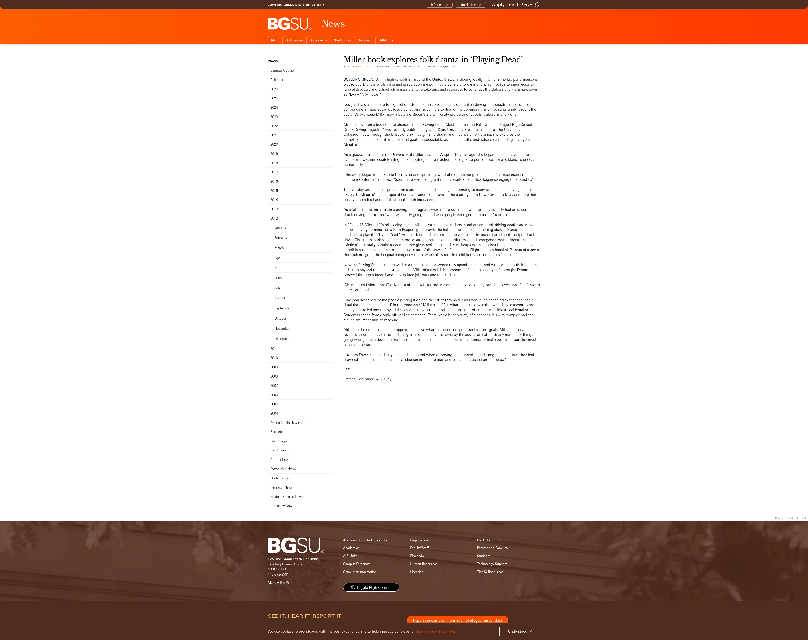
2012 (369, 66)
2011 (274, 349)
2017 (274, 172)
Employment (419, 540)
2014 (274, 200)
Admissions (295, 40)
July (278, 288)
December (382, 66)
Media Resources (490, 540)
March (279, 248)
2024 (274, 108)
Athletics (386, 40)
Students (483, 556)
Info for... (437, 5)
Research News (281, 487)
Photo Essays (280, 478)
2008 (274, 376)
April (278, 258)
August (280, 298)
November (282, 329)
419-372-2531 (278, 574)
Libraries (416, 572)
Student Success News (286, 497)
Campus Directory (356, 564)
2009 (274, 367)
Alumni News (280, 460)
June (278, 278)
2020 (274, 144)
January (280, 228)
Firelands (417, 556)
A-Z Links (350, 556)
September (282, 308)
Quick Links (468, 5)
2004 (274, 413)
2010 (274, 358)
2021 (274, 135)
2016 (274, 181)
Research (366, 40)
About (275, 40)
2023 (274, 117)
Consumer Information (360, 572)
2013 (274, 209)
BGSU (348, 66)
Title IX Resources (490, 572)
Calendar (276, 80)
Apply (498, 5)
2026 (274, 89)
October (280, 318)
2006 (274, 395)
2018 (274, 163)
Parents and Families (492, 548)
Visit (513, 5)
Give (527, 5)
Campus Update (282, 70)
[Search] (537, 4)
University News (282, 506)
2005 (274, 404)
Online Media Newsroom (288, 423)
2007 (274, 386)
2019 (274, 154)
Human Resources (423, 564)
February (281, 238)
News (359, 66)
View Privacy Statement (435, 631)
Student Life (343, 40)
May (278, 268)
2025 (274, 98)
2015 (274, 191)
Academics (319, 40)
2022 (274, 126)
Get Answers (279, 450)
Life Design (278, 441)
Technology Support (492, 564)
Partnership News (283, 469)
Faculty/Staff (419, 548)
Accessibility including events (365, 540)
